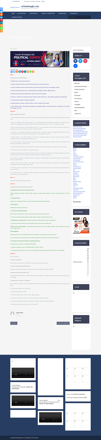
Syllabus (75, 196)
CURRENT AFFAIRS (16, 17)
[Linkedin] (19, 71)
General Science (77, 166)
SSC (42, 386)
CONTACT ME (77, 113)
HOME (13, 13)
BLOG (75, 110)
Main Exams (76, 175)
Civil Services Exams (78, 156)
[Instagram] (85, 60)
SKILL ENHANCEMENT (79, 107)
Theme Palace (34, 437)
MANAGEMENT (34, 13)
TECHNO (76, 101)
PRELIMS (75, 184)
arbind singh (19, 312)
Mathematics (76, 176)
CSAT (42, 367)
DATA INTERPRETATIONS (47, 392)
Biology (75, 148)
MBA (74, 178)
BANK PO (43, 384)
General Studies (77, 168)
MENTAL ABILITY (45, 373)
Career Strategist (78, 98)
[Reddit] (17, 71)
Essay (74, 163)
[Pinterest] (22, 71)
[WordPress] (75, 65)
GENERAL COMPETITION (48, 13)
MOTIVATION (77, 95)
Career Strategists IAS (53, 400)
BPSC (74, 150)
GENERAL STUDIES (46, 365)
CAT (74, 151)
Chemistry (75, 155)
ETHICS (75, 165)
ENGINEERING (62, 13)
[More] (33, 71)
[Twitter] (14, 71)
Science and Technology (79, 191)
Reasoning (75, 189)
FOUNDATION (73, 13)
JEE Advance (76, 171)
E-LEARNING (77, 104)
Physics (13, 323)
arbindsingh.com (30, 6)
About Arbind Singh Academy (80, 86)
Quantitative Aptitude (78, 188)
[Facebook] (11, 71)
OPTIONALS (44, 369)
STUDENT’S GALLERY (79, 89)
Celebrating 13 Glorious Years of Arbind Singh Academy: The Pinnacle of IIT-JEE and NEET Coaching (22, 414)
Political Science (63, 323)
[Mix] (28, 71)
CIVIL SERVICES (21, 13)
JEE (74, 170)
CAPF (42, 383)
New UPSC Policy (77, 126)
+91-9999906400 (16, 1)
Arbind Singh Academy (25, 385)
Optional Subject (77, 181)
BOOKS (76, 92)
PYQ (74, 186)
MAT (42, 388)
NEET (74, 179)
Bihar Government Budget (79, 128)
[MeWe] (25, 71)
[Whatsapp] (30, 71)
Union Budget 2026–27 (78, 130)
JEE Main (75, 173)
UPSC (74, 198)
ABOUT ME (76, 83)
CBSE (74, 153)
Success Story (76, 194)
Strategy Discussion (78, 193)
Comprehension (77, 158)
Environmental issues (78, 161)
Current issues (76, 160)
